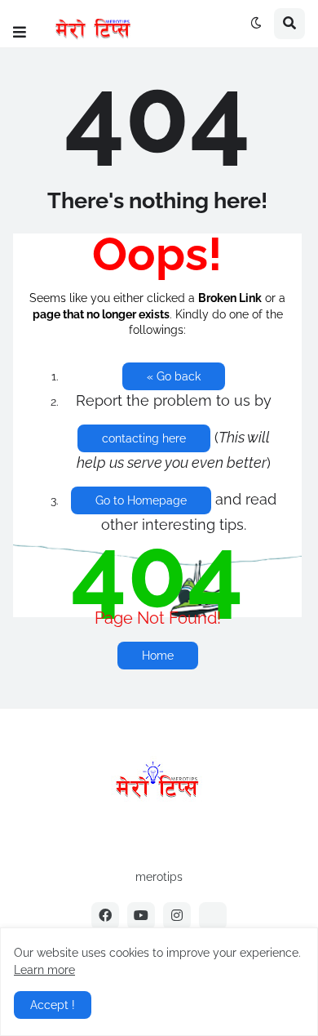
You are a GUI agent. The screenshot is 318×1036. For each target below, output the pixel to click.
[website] (213, 916)
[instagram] (177, 916)
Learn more (44, 969)
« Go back (174, 376)
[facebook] (105, 916)
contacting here (144, 438)
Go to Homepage (141, 500)
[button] (19, 33)
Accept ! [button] (52, 1005)
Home (158, 655)
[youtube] (141, 916)
